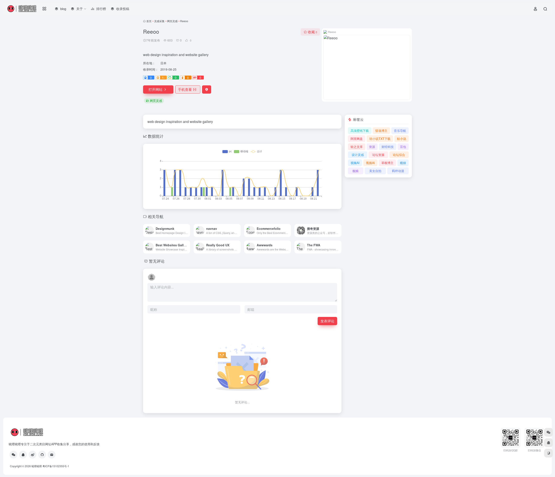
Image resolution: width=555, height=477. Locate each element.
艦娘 (403, 163)
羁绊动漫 (398, 171)
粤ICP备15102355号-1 (55, 466)
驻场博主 (381, 130)
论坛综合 (399, 154)
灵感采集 (159, 21)
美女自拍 (375, 171)
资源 (372, 146)
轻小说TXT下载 (379, 138)
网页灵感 (172, 21)
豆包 (403, 146)
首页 (149, 21)
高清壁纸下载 (360, 130)
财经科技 (388, 146)
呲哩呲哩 (36, 466)
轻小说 (401, 138)
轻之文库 (357, 146)
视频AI (355, 163)
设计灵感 (358, 154)
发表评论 (327, 320)
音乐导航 (400, 130)
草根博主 (387, 163)
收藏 (312, 31)
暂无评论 (157, 261)
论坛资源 (378, 154)
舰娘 (356, 171)
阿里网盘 (357, 138)
